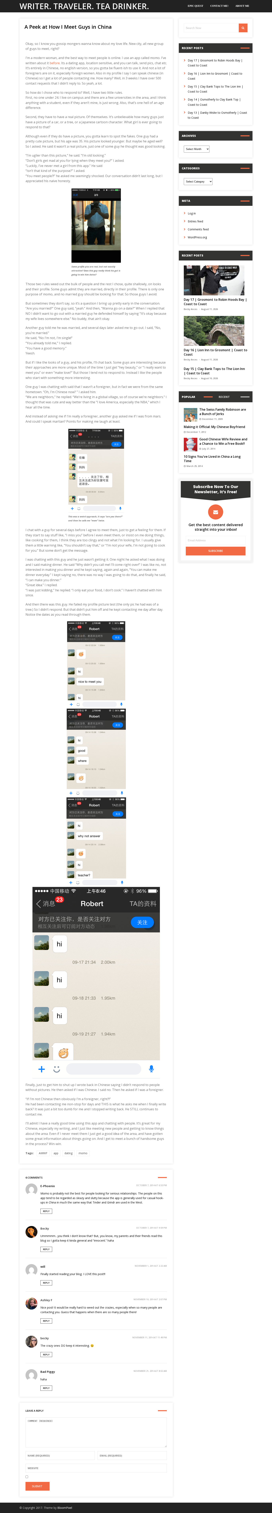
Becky (44, 1228)
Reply (46, 1211)
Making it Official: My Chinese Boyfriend (214, 427)
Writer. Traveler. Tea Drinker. (84, 6)
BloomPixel (64, 1508)
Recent (224, 397)
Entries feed (195, 221)
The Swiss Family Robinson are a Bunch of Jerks (222, 411)
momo (83, 1153)
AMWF (43, 1153)
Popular (188, 397)
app (56, 1153)
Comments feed (198, 229)
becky (44, 1338)
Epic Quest (195, 5)
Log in (192, 213)
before (55, 63)
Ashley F (46, 1300)
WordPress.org (197, 237)
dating (68, 1153)
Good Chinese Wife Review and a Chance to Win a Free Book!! (223, 441)
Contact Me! (219, 5)
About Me (242, 5)
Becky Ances (190, 309)
